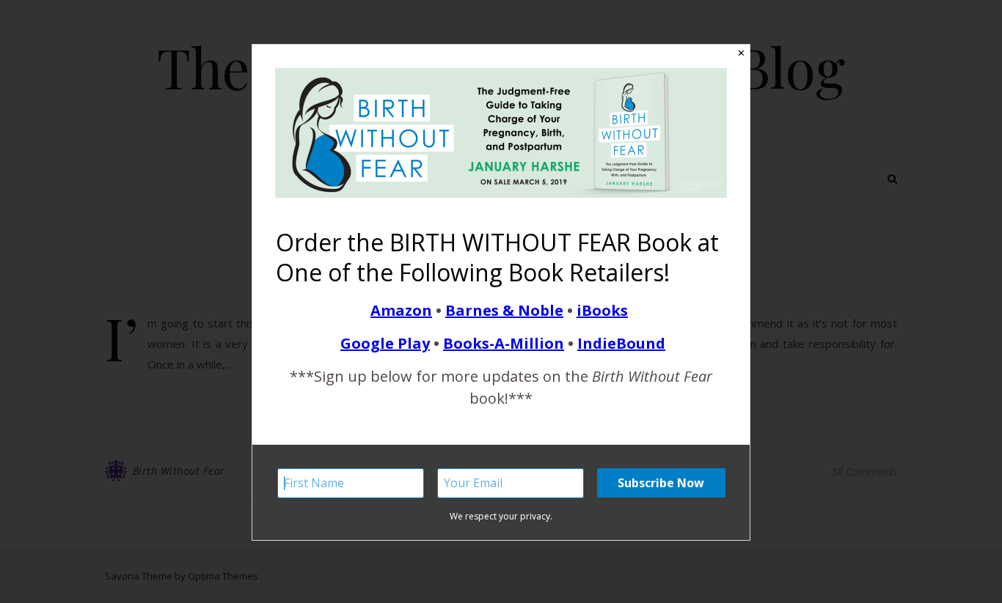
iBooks (602, 310)
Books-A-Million (503, 343)
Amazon (401, 310)
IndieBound (621, 343)
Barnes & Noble (504, 310)
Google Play (385, 343)
